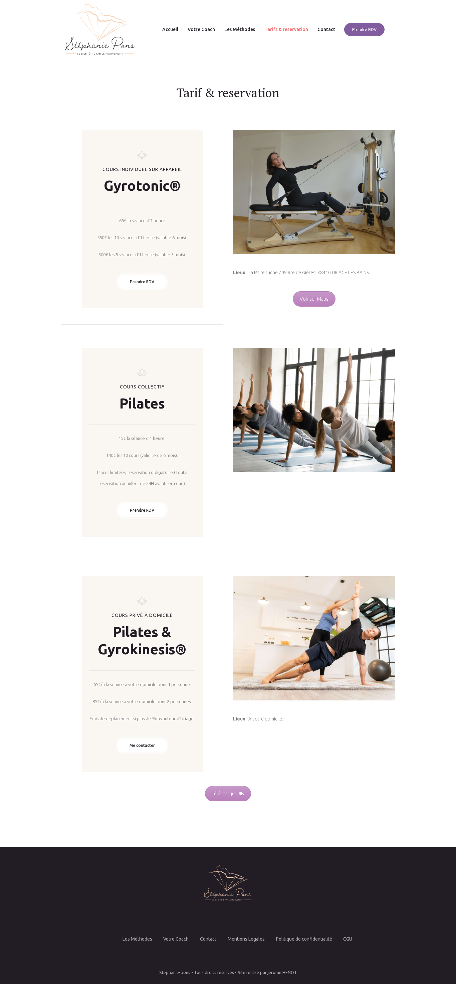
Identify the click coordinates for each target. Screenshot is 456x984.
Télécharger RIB (228, 793)
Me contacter (142, 745)
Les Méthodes (137, 939)
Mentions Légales (246, 939)
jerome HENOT (282, 972)
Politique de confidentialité (304, 939)
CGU (347, 939)
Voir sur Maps (314, 299)
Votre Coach (176, 939)
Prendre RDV (142, 282)
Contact (208, 939)
